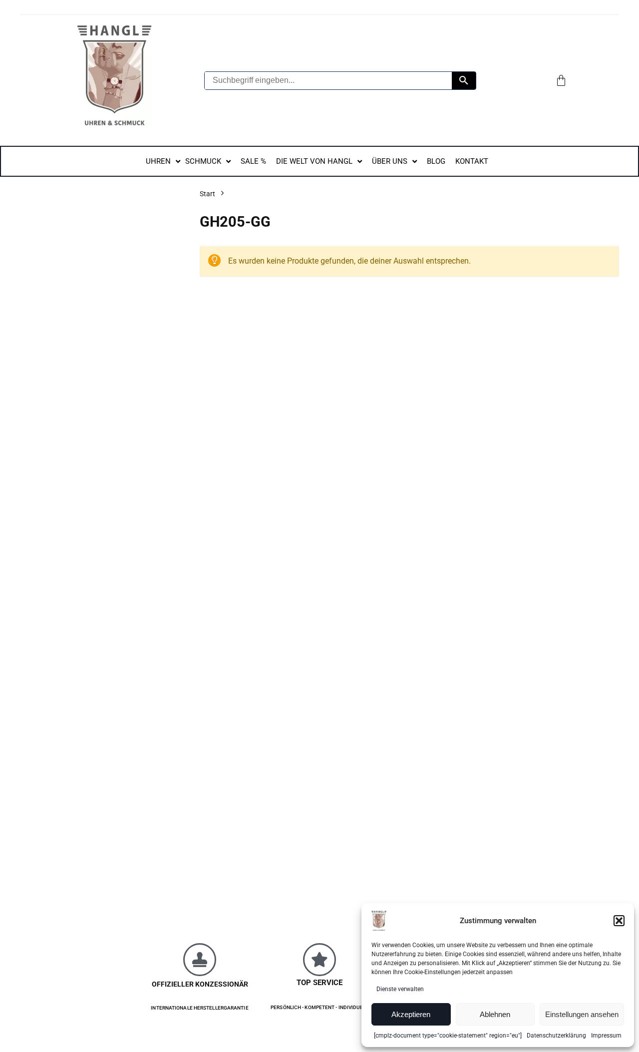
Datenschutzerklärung (556, 1035)
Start (207, 194)
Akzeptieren (410, 1014)
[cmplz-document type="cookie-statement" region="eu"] (448, 1035)
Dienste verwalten (400, 989)
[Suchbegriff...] (464, 80)
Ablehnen (495, 1014)
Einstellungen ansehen (582, 1014)
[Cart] (561, 80)
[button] (619, 921)
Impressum (606, 1035)
